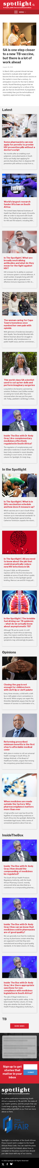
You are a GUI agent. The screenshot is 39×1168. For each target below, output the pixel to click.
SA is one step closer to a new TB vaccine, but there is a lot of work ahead (19, 56)
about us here (7, 1111)
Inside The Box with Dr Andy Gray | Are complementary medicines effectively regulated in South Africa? (18, 439)
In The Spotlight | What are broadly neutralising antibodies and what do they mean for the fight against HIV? (19, 263)
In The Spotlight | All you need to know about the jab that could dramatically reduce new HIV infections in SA (19, 562)
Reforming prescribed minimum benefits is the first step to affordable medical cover (19, 745)
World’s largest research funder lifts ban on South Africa (17, 204)
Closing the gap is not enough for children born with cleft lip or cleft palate (18, 687)
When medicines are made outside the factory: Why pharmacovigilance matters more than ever (19, 805)
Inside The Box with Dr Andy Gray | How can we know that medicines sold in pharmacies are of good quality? (19, 928)
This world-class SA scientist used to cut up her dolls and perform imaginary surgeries (19, 383)
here (8, 1148)
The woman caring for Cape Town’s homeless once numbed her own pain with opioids (18, 324)
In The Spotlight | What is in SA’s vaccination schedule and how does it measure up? (19, 504)
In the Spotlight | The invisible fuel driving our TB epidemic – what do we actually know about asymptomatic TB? (19, 622)
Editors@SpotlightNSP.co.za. (13, 1109)
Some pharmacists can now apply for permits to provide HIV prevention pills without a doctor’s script (19, 146)
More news (19, 1026)
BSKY (11, 1164)
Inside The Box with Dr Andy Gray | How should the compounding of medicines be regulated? (18, 870)
